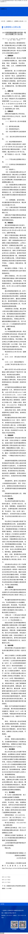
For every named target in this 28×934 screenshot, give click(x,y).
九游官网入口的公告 (18, 21)
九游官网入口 (3, 8)
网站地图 (2, 933)
